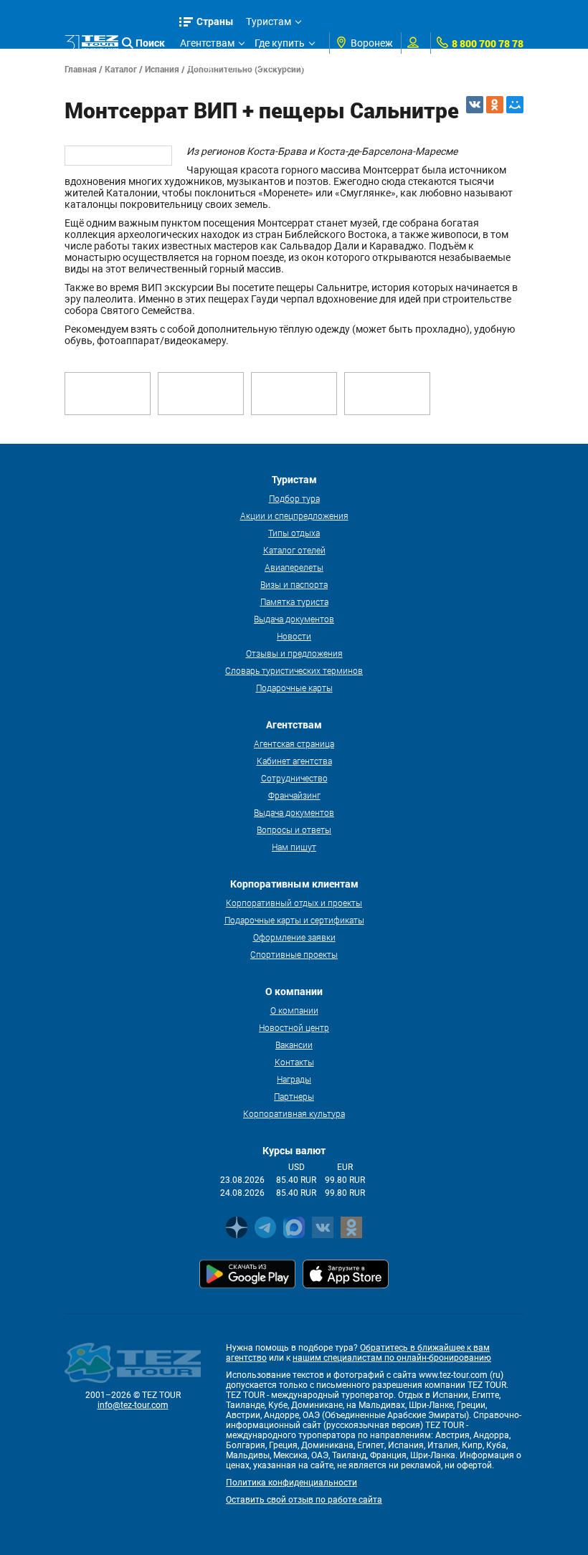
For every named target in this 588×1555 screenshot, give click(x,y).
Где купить (280, 43)
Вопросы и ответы (294, 829)
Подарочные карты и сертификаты (294, 920)
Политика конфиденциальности (291, 1483)
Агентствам (207, 43)
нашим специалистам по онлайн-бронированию (392, 1358)
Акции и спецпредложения (294, 515)
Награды (294, 1079)
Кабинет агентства (294, 760)
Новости (294, 636)
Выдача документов (294, 618)
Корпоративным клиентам (243, 64)
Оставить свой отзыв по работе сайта (304, 1500)
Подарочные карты (294, 687)
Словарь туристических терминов (294, 670)
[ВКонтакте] (474, 104)
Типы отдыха (294, 532)
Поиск (150, 42)
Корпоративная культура (294, 1113)
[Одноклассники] (494, 104)
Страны (215, 21)
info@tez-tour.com (133, 1405)
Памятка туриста (294, 601)
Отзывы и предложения (294, 653)
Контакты (294, 1061)
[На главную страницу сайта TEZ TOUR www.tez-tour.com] (91, 43)
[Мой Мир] (514, 104)
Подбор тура (294, 498)
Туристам (268, 21)
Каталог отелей (294, 550)
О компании (294, 1010)
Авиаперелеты (294, 567)
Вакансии (294, 1044)
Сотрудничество (294, 778)
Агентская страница (294, 743)
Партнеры (294, 1096)
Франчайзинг (294, 795)
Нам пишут (294, 846)
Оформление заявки (294, 937)
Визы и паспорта (294, 584)
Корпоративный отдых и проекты (294, 902)
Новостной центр (294, 1027)
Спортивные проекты (294, 954)
